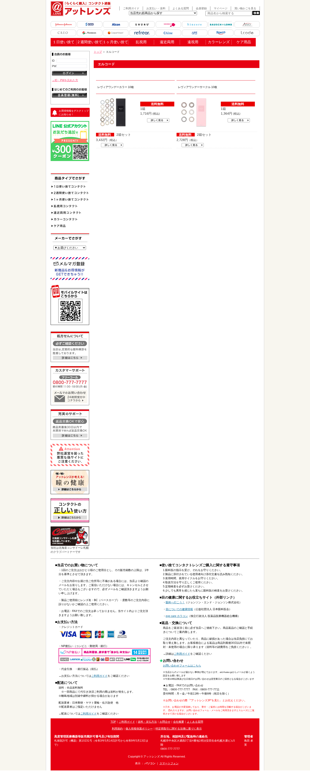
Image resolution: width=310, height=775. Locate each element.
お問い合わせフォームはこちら (182, 665)
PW (54, 66)
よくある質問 (180, 8)
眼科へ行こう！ (175, 602)
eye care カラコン (177, 616)
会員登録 (201, 8)
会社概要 (178, 721)
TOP (113, 721)
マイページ (220, 8)
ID (53, 60)
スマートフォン (169, 763)
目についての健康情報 (179, 609)
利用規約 (117, 728)
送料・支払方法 (147, 721)
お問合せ (165, 721)
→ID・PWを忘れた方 (65, 80)
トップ (98, 51)
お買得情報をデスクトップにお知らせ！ (74, 112)
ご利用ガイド (131, 8)
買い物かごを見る (245, 8)
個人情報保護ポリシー (139, 728)
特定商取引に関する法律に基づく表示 (178, 728)
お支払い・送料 (155, 8)
